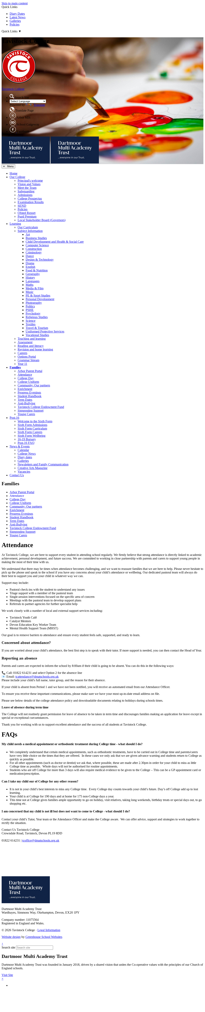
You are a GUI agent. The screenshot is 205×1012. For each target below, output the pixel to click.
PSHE (30, 310)
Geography (33, 274)
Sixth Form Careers (30, 432)
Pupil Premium (27, 216)
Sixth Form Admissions (32, 425)
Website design (11, 937)
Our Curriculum (28, 227)
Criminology (34, 252)
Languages (32, 281)
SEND (22, 205)
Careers (22, 353)
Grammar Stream (28, 360)
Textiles (30, 324)
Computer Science (37, 245)
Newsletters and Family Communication (43, 464)
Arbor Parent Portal (30, 371)
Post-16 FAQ (26, 443)
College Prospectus (30, 198)
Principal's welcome (30, 180)
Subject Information (30, 231)
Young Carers (26, 414)
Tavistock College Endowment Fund (41, 407)
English (30, 266)
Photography (34, 302)
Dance (30, 256)
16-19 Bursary (27, 439)
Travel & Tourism (37, 328)
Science (30, 320)
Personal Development (40, 299)
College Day (26, 378)
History (30, 277)
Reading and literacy (31, 346)
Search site (8, 947)
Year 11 (22, 363)
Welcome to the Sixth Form (35, 421)
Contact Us (17, 475)
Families (15, 367)
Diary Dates (17, 13)
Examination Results (31, 202)
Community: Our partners (34, 385)
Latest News (17, 17)
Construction (34, 249)
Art (28, 234)
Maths (29, 284)
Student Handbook (29, 396)
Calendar (23, 450)
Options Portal (27, 356)
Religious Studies (37, 317)
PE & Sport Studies (38, 295)
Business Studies (36, 238)
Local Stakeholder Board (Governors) (41, 220)
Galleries (15, 21)
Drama (30, 263)
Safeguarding (26, 191)
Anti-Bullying (26, 403)
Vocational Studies (37, 335)
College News (27, 453)
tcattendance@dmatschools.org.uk (37, 676)
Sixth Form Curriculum (32, 428)
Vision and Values (29, 184)
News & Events (20, 446)
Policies (14, 24)
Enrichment (25, 389)
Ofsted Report (26, 213)
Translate (39, 105)
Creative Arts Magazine (32, 468)
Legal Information (48, 930)
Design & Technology (40, 259)
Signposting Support (30, 410)
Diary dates (25, 457)
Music (29, 292)
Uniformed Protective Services (45, 331)
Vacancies (24, 471)
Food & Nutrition (37, 270)
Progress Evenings (29, 392)
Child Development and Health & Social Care (55, 241)
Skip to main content (15, 3)
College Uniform (28, 381)
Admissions (25, 195)
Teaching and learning (32, 338)
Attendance (25, 374)
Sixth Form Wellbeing (31, 435)
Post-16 (14, 417)
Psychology (33, 313)
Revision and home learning (35, 349)
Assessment (25, 342)
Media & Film (34, 288)
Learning (15, 223)
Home (13, 173)
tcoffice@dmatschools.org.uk (40, 840)
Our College (17, 177)
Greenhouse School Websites (43, 937)
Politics (30, 306)
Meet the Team (27, 187)
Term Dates (25, 399)
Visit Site (7, 975)
